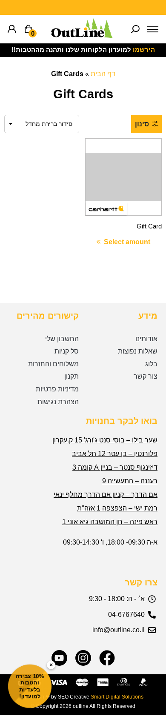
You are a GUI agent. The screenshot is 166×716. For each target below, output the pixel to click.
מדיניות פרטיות (57, 389)
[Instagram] (83, 658)
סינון (142, 124)
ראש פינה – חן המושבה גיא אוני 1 (109, 521)
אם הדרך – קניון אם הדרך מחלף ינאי (105, 494)
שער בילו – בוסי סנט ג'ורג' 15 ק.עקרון (104, 440)
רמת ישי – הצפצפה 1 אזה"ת (117, 508)
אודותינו (146, 338)
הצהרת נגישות (58, 401)
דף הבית (103, 73)
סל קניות (66, 351)
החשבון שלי (62, 338)
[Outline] (82, 36)
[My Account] (12, 29)
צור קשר (145, 376)
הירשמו (144, 49)
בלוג (151, 364)
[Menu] (152, 29)
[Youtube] (59, 658)
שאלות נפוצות (137, 351)
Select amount (127, 241)
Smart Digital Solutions (117, 697)
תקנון (71, 376)
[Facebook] (107, 658)
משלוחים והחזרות (53, 364)
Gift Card (149, 226)
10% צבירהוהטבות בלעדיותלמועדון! (30, 686)
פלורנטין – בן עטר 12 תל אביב (114, 453)
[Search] (135, 29)
